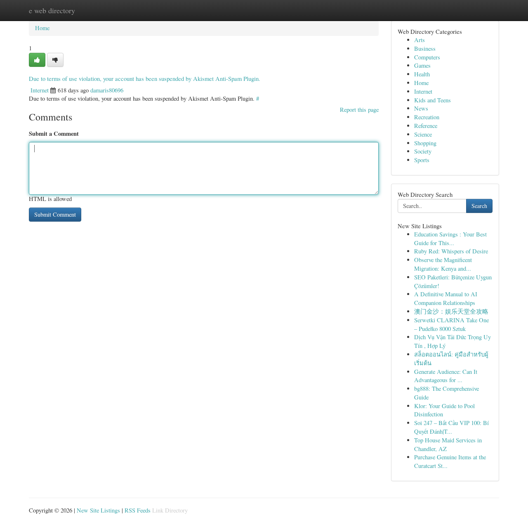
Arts (419, 40)
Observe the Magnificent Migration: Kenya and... (443, 264)
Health (422, 74)
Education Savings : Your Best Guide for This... (450, 238)
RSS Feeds (138, 510)
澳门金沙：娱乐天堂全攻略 (451, 311)
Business (425, 48)
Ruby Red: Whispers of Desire (451, 251)
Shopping (425, 143)
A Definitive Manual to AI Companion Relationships (445, 298)
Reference (425, 126)
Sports (421, 160)
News (421, 108)
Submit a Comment (54, 133)
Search (479, 206)
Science (423, 134)
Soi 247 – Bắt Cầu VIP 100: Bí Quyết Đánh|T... (451, 427)
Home (42, 28)
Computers (427, 57)
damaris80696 (106, 90)
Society (422, 151)
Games (422, 65)
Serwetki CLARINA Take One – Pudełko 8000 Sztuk (451, 324)
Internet (40, 90)
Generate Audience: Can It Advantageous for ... (445, 376)
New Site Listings (98, 510)
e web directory (52, 10)
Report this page (359, 109)
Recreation (426, 117)
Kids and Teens (432, 100)
